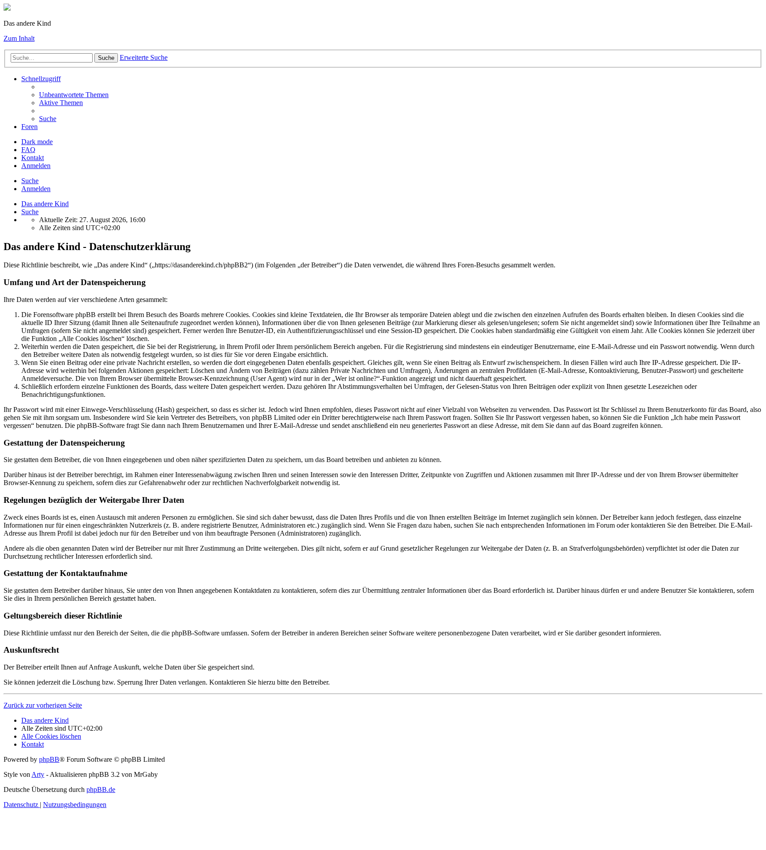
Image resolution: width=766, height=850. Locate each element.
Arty (37, 774)
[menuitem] (74, 94)
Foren (29, 126)
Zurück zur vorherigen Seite (43, 705)
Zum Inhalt (19, 38)
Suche (106, 58)
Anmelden (36, 188)
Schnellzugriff (41, 78)
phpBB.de (100, 789)
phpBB (49, 759)
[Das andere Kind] (7, 8)
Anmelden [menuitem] (36, 165)
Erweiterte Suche (144, 57)
